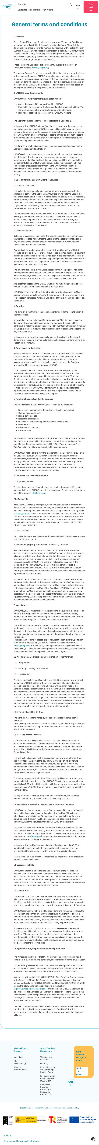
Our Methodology (20, 1062)
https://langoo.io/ (40, 67)
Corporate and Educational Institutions (35, 9)
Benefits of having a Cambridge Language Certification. (46, 1089)
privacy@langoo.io (24, 513)
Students (22, 4)
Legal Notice (25, 1108)
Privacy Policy (59, 1108)
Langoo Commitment (20, 1068)
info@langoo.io (38, 493)
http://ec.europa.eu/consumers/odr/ (30, 988)
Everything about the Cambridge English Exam (48, 1069)
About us (18, 1057)
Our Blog (44, 1063)
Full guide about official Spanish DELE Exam (47, 1078)
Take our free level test (46, 1058)
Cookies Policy (73, 1108)
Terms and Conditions (42, 1108)
